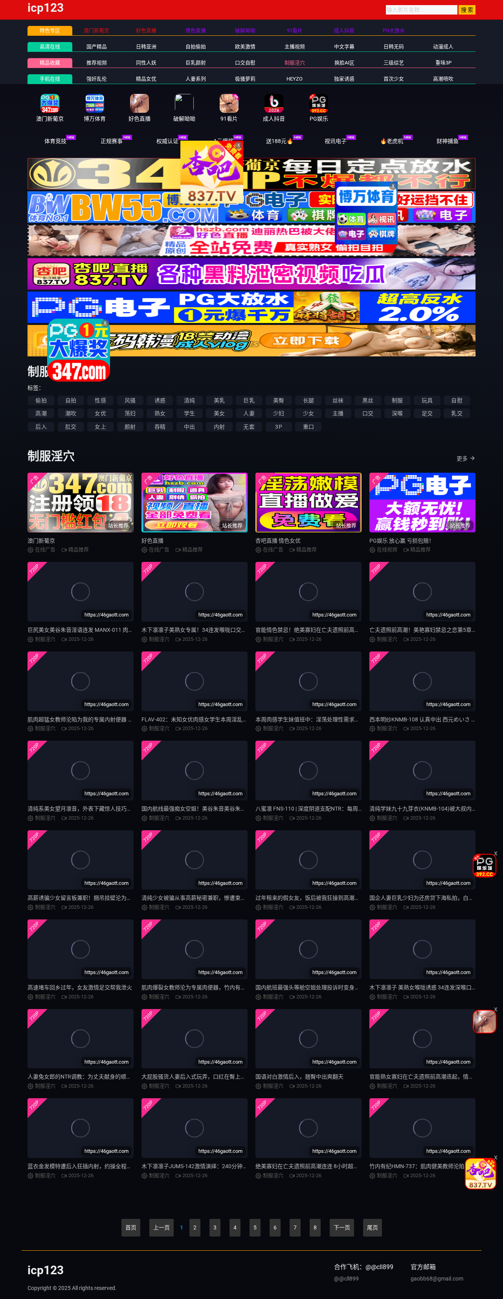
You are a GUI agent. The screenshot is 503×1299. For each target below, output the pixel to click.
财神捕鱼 (448, 141)
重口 (308, 427)
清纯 (189, 400)
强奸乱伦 (96, 79)
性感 (100, 400)
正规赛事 (112, 141)
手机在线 (50, 79)
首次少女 (394, 79)
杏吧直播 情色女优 (278, 541)
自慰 (456, 400)
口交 (367, 413)
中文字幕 (344, 47)
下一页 (342, 1227)
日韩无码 (394, 47)
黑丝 (367, 400)
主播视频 (295, 47)
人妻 (248, 413)
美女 (219, 413)
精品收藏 (50, 63)
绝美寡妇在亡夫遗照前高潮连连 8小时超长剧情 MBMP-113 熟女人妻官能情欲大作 (355, 1166)
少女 (308, 413)
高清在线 (50, 47)
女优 (100, 413)
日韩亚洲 (146, 47)
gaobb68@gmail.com (437, 1278)
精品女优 (146, 79)
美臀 (278, 400)
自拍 (70, 400)
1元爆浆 (223, 141)
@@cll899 (346, 1278)
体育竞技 (55, 141)
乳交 (456, 413)
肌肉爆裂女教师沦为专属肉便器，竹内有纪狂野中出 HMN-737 (217, 987)
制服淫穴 (295, 63)
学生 (189, 413)
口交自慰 (245, 63)
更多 (462, 458)
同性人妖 (146, 63)
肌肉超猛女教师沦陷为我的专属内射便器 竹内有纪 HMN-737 (101, 719)
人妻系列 (195, 79)
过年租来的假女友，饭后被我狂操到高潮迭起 (310, 898)
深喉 (397, 413)
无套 (248, 427)
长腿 (308, 400)
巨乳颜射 (195, 63)
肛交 (70, 427)
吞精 (159, 427)
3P (278, 427)
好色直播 (152, 541)
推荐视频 (96, 63)
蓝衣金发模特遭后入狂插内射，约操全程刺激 (83, 1166)
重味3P (443, 63)
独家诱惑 (344, 79)
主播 (337, 413)
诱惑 (159, 400)
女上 (100, 427)
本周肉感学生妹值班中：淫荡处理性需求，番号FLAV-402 (325, 719)
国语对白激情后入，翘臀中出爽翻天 (299, 1076)
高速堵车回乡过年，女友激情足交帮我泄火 (80, 987)
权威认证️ (167, 141)
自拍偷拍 (195, 47)
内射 (219, 427)
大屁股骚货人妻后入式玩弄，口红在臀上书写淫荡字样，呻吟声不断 (224, 1076)
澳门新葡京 (41, 541)
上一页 (161, 1227)
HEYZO (294, 79)
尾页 (372, 1227)
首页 (130, 1227)
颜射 (130, 427)
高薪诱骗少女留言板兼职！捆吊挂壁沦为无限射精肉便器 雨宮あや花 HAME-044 (124, 898)
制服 (397, 400)
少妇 (278, 413)
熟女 (159, 413)
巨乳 (248, 400)
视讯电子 (336, 141)
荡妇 (130, 413)
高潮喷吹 (443, 79)
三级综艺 (394, 63)
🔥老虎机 (391, 141)
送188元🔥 (279, 141)
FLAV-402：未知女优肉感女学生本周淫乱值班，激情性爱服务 (216, 719)
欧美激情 (245, 47)
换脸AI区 (344, 63)
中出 (189, 427)
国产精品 (96, 47)
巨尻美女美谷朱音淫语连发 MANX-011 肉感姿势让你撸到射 (100, 630)
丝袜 (337, 400)
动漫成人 (443, 47)
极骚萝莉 (245, 79)
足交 (427, 413)
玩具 (427, 400)
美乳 (219, 400)
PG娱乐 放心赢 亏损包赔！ (401, 541)
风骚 (130, 400)
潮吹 (70, 413)
